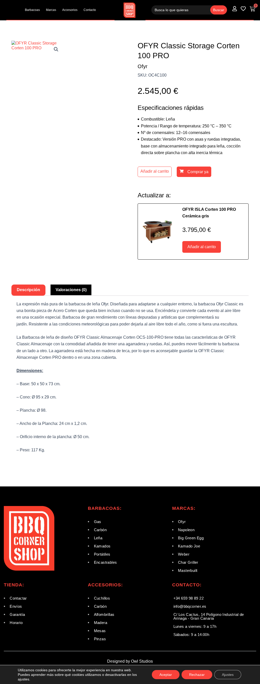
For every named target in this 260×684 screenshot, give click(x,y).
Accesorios (69, 10)
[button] (56, 49)
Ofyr (143, 66)
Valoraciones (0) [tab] (71, 290)
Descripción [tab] (28, 290)
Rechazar (197, 675)
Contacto (90, 10)
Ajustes (228, 675)
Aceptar (165, 675)
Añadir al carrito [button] (201, 247)
